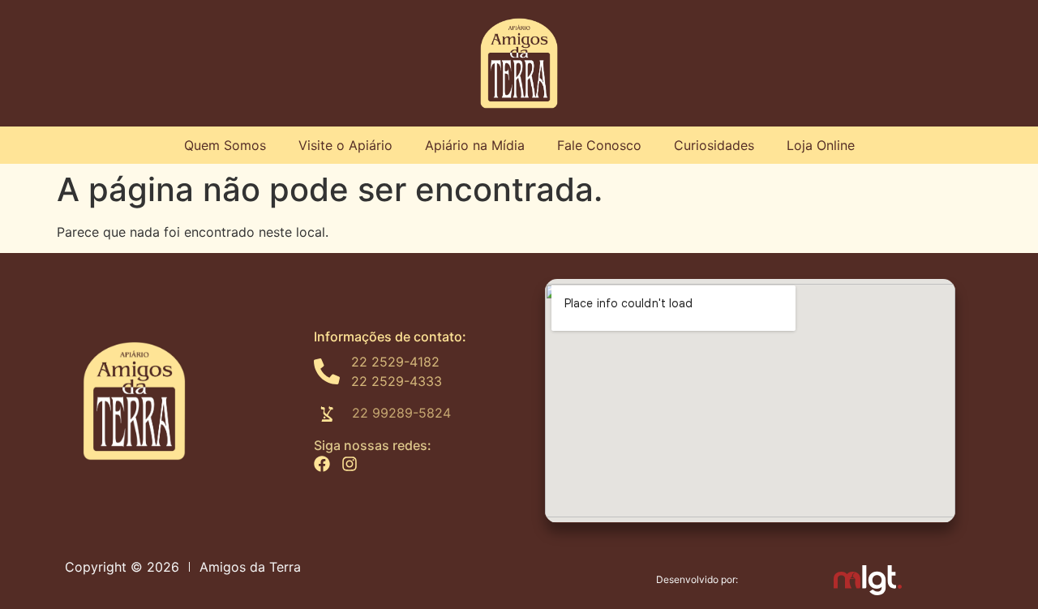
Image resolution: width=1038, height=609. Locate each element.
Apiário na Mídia (475, 145)
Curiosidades (714, 145)
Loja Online (821, 145)
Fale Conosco (599, 145)
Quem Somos (225, 145)
